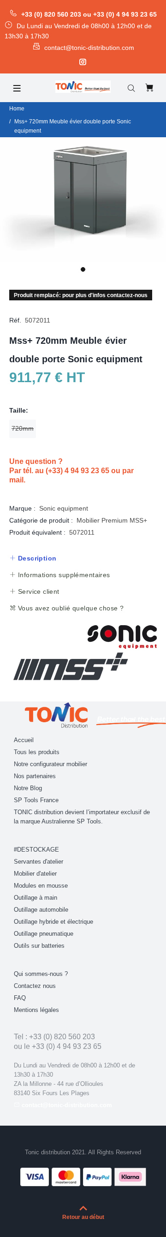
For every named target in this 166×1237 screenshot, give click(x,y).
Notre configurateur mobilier (50, 764)
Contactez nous (35, 985)
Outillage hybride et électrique (53, 921)
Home (16, 108)
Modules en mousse (41, 885)
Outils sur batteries (39, 945)
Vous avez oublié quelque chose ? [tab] (70, 608)
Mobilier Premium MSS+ (112, 520)
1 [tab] (83, 269)
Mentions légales (36, 1009)
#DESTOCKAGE (36, 849)
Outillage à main (35, 897)
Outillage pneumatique (43, 933)
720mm (23, 428)
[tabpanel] (83, 199)
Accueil (24, 740)
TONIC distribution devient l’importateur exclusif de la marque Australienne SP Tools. (82, 817)
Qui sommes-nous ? (41, 973)
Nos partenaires (35, 776)
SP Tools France (36, 800)
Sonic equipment (63, 508)
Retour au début (83, 1217)
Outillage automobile (41, 909)
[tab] (32, 558)
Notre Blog (28, 788)
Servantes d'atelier (38, 861)
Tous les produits (36, 752)
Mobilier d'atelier (35, 873)
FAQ (20, 997)
